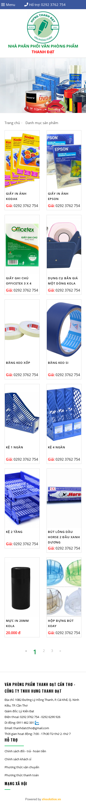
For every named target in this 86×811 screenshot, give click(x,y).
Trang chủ (12, 122)
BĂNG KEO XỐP (18, 363)
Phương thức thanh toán (22, 775)
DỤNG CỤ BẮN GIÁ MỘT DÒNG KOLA (63, 280)
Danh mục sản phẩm (41, 122)
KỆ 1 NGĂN (14, 447)
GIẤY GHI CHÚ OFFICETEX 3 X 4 (18, 280)
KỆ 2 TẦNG (14, 532)
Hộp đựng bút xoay (61, 623)
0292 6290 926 (50, 717)
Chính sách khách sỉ (18, 759)
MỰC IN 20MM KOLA (17, 623)
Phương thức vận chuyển (22, 767)
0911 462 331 (25, 723)
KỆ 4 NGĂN (56, 447)
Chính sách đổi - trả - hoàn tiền (25, 751)
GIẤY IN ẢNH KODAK (16, 196)
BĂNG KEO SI (58, 363)
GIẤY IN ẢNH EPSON (58, 196)
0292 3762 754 (53, 4)
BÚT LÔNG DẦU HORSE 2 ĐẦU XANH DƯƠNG (64, 537)
